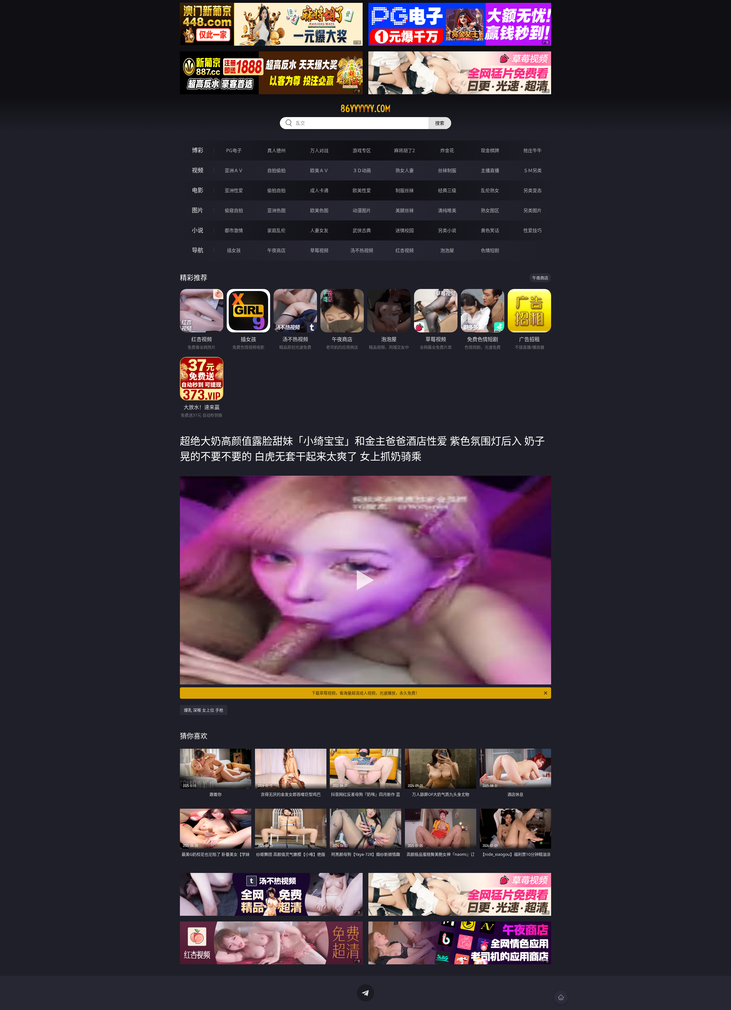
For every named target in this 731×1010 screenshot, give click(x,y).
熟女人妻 (404, 170)
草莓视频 (319, 250)
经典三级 (447, 190)
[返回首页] (561, 997)
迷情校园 (404, 230)
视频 (197, 170)
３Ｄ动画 (362, 170)
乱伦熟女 (490, 190)
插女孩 (234, 250)
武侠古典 (362, 230)
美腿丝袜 (404, 210)
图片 (197, 210)
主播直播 (490, 170)
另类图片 (532, 210)
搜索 (439, 123)
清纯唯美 (447, 210)
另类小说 (447, 230)
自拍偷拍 (276, 170)
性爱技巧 (532, 230)
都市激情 (234, 230)
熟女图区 (490, 210)
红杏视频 (404, 250)
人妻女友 (319, 230)
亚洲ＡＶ (234, 170)
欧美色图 (319, 210)
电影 (197, 190)
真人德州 (276, 150)
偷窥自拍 (234, 210)
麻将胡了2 (404, 150)
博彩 (197, 150)
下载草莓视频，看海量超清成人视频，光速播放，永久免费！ (365, 693)
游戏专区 (362, 150)
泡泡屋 (447, 250)
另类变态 (532, 190)
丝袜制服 (447, 170)
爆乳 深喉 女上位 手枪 (203, 710)
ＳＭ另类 (532, 170)
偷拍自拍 (276, 190)
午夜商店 (276, 250)
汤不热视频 (361, 250)
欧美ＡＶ (319, 170)
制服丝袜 (404, 190)
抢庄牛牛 (532, 150)
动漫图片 (362, 210)
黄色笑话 (490, 230)
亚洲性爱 (234, 190)
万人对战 (319, 150)
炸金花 (447, 150)
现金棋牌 (490, 150)
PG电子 (234, 150)
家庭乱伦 (276, 230)
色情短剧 (490, 250)
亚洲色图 (276, 210)
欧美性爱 (362, 190)
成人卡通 (319, 190)
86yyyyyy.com (365, 108)
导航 (197, 250)
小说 (197, 230)
